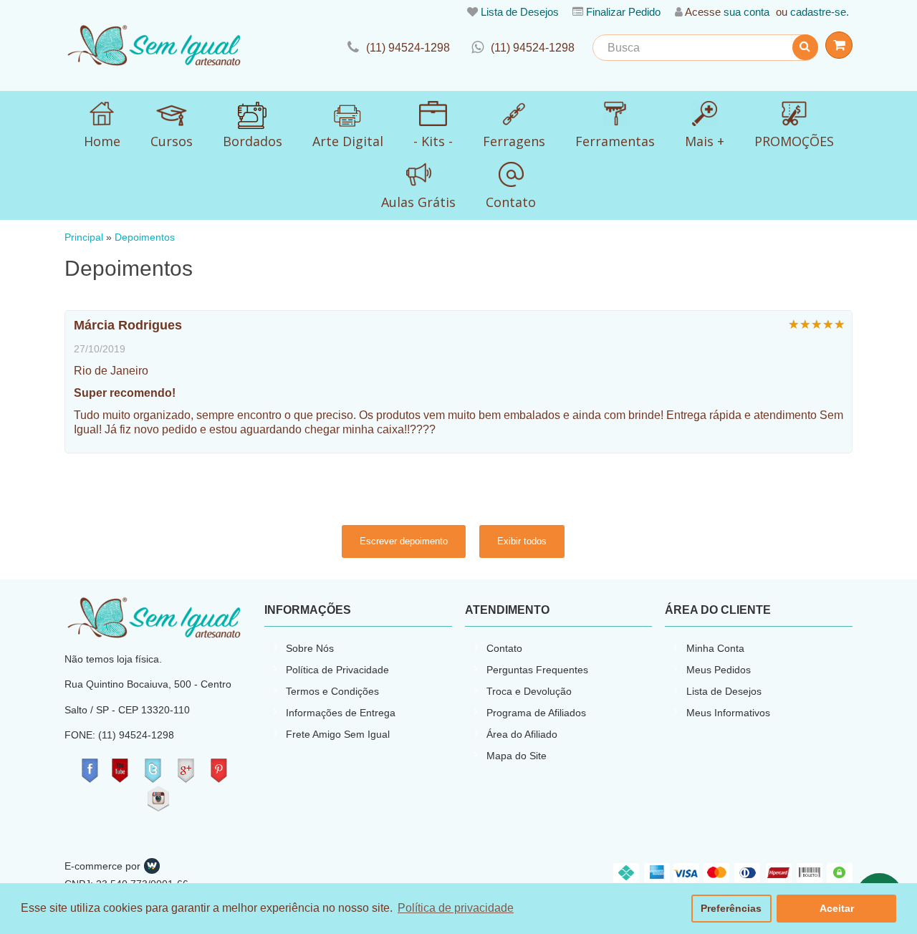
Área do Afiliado (521, 734)
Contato (504, 648)
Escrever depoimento (404, 541)
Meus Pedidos (718, 669)
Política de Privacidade (337, 669)
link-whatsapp (523, 47)
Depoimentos (145, 237)
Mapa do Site (516, 755)
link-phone (398, 47)
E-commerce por (102, 866)
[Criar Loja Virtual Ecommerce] (152, 866)
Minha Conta (715, 648)
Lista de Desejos (520, 12)
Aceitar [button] (837, 908)
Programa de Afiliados (536, 712)
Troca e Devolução (529, 691)
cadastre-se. (819, 12)
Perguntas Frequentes (537, 669)
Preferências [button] (731, 908)
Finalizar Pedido (623, 12)
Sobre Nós (310, 648)
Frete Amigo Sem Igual (338, 734)
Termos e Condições (332, 691)
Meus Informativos (728, 712)
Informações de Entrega (340, 712)
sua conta (746, 12)
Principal (83, 237)
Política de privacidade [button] (456, 908)
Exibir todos (522, 541)
